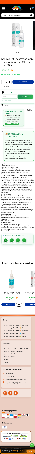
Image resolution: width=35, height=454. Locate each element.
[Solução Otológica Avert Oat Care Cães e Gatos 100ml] (19, 305)
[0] (31, 9)
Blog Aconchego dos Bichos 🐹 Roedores (15, 330)
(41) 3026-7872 (10, 376)
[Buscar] (31, 15)
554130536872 (9, 373)
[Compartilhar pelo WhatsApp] (5, 240)
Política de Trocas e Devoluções (12, 351)
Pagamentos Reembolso (10, 354)
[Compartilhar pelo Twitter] (18, 240)
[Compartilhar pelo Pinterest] (24, 240)
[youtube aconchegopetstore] (16, 393)
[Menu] (3, 8)
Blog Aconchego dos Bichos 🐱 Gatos (14, 328)
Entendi (30, 451)
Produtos (5, 362)
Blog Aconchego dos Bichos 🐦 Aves (14, 333)
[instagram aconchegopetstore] (5, 393)
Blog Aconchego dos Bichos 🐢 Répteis (14, 336)
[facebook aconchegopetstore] (10, 393)
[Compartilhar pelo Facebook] (12, 240)
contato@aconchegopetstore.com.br (16, 379)
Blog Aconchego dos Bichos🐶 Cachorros (15, 325)
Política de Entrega (9, 356)
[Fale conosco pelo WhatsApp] (32, 445)
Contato (5, 359)
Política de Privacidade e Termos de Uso (15, 348)
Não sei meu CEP (6, 100)
